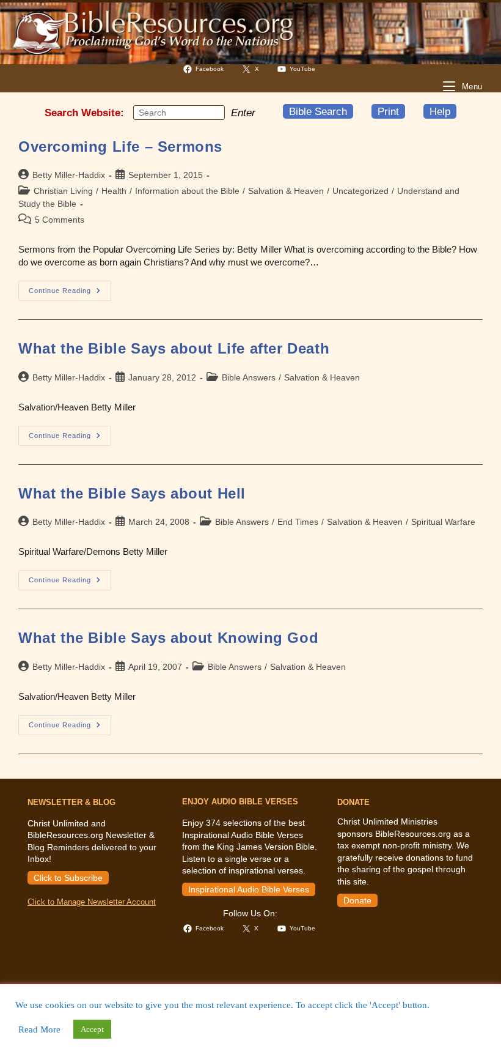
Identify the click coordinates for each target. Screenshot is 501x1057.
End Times (297, 522)
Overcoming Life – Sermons (120, 146)
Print (388, 111)
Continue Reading (70, 293)
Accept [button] (92, 1029)
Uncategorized (360, 191)
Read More (39, 1029)
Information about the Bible (187, 191)
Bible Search (318, 111)
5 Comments (59, 219)
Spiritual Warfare (443, 522)
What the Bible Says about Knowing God (168, 637)
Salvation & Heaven (286, 191)
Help (440, 111)
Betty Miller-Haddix (68, 175)
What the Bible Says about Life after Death (173, 348)
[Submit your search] (212, 112)
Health (113, 191)
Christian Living (63, 191)
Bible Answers (249, 377)
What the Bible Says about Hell (132, 493)
